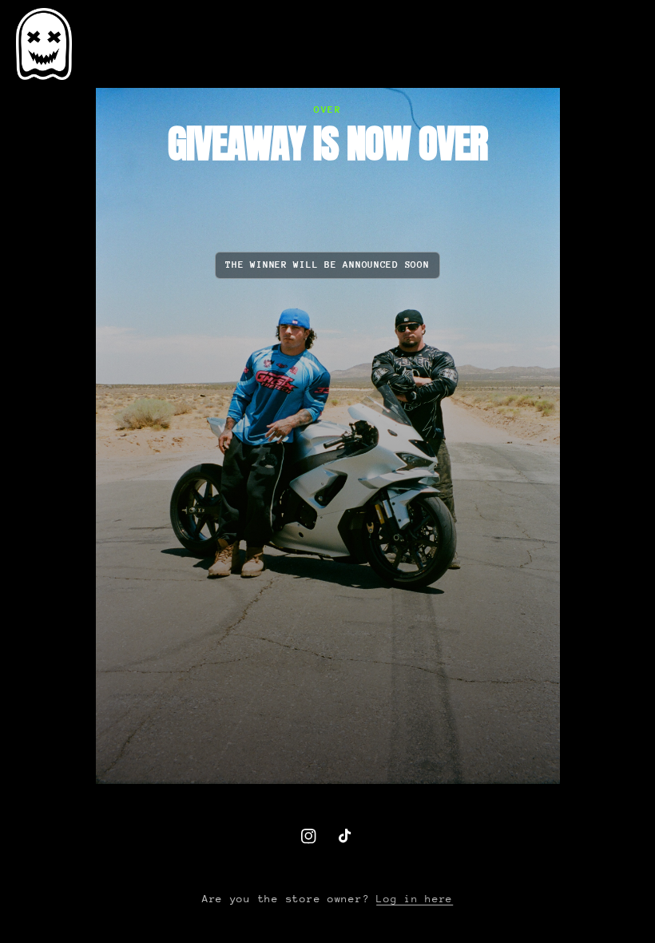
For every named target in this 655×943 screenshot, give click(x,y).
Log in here (414, 899)
